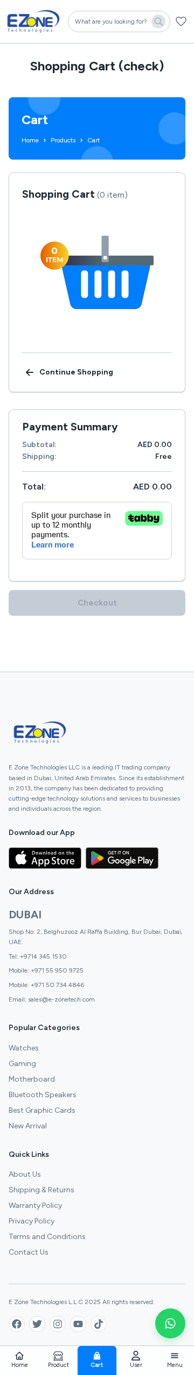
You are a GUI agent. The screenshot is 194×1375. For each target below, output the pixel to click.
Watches (24, 1048)
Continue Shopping (76, 372)
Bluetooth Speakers (43, 1094)
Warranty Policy (35, 1205)
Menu (175, 1365)
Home (19, 1365)
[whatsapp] (170, 1323)
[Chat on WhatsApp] (170, 1323)
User (136, 1365)
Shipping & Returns (41, 1189)
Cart (97, 1365)
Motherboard (32, 1079)
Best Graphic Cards (42, 1110)
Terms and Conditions (47, 1236)
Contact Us (28, 1252)
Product (58, 1365)
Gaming (22, 1063)
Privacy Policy (31, 1221)
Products (63, 140)
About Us (25, 1174)
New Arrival (28, 1126)
